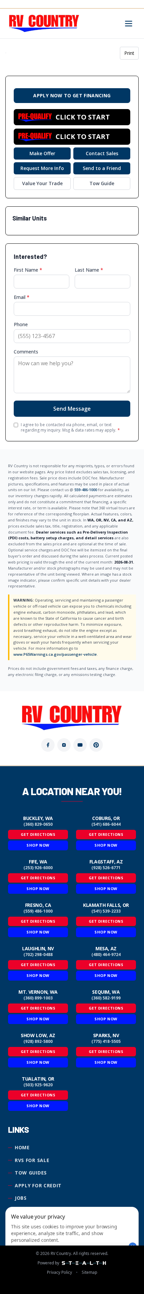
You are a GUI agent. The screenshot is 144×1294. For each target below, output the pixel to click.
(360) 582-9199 (106, 998)
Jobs (21, 1198)
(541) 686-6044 (106, 824)
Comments (26, 351)
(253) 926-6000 (38, 868)
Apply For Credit (38, 1185)
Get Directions (38, 834)
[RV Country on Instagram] (64, 745)
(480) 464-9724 (106, 954)
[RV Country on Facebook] (48, 745)
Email (21, 297)
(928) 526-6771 (106, 868)
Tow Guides (31, 1172)
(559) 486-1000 (38, 911)
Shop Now (37, 845)
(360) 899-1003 (38, 998)
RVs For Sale (32, 1160)
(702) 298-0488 (38, 954)
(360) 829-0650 (38, 824)
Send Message (72, 408)
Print (129, 53)
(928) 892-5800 (38, 1041)
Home (22, 1147)
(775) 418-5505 (106, 1041)
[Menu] (128, 23)
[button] (72, 117)
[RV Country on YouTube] (80, 745)
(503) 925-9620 (38, 1085)
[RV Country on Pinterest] (96, 745)
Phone (21, 324)
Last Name (89, 270)
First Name (28, 270)
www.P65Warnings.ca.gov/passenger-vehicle (55, 654)
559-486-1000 (85, 489)
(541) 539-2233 (106, 911)
